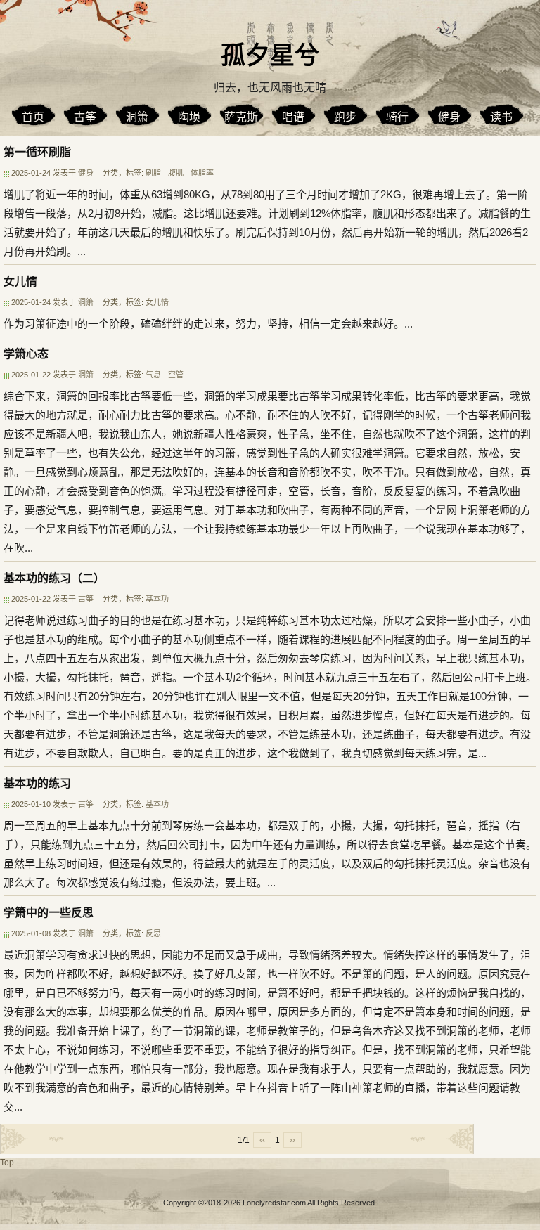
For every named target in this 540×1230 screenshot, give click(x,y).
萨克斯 (241, 117)
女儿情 (20, 281)
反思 (153, 933)
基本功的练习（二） (54, 578)
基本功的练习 (37, 783)
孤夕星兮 (270, 55)
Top (7, 1162)
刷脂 (153, 173)
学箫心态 (26, 354)
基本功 (157, 599)
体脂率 (202, 173)
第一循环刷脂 (37, 152)
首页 (33, 117)
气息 (153, 374)
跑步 (345, 117)
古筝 (85, 117)
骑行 (397, 117)
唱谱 (293, 117)
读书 (501, 117)
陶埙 (189, 117)
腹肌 (176, 173)
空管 (176, 374)
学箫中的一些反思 (49, 913)
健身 (449, 117)
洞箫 (137, 117)
